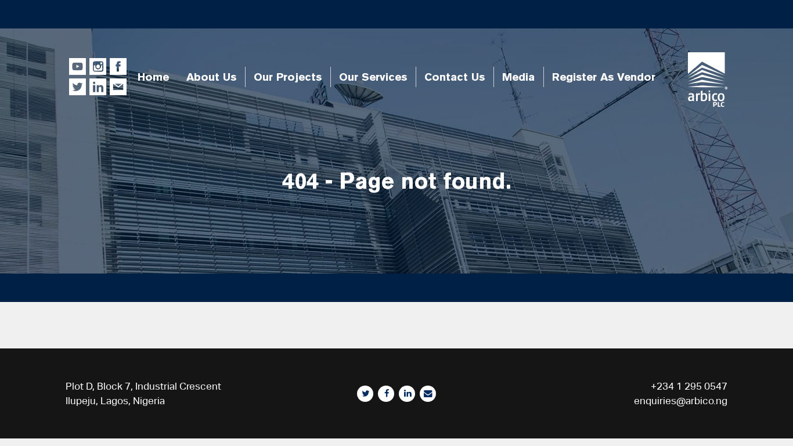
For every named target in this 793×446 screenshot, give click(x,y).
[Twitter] (365, 394)
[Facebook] (386, 394)
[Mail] (428, 394)
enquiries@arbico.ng (680, 401)
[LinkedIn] (407, 394)
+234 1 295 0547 (689, 386)
